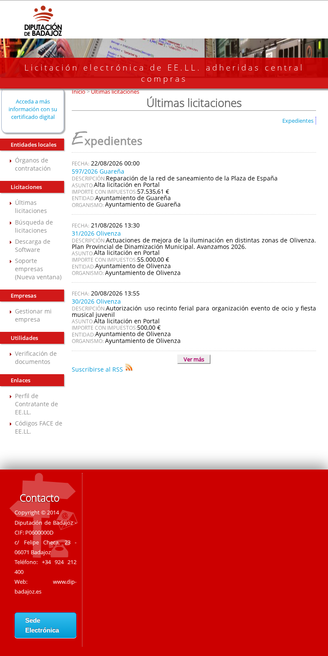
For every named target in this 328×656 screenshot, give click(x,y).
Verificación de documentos (36, 357)
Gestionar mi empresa (33, 315)
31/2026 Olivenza (96, 233)
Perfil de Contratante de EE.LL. (36, 404)
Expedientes (297, 120)
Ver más (194, 359)
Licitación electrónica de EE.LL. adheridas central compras (164, 73)
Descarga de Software (32, 245)
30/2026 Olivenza (96, 301)
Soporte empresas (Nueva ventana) (38, 269)
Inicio (79, 91)
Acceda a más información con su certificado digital (33, 109)
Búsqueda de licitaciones (34, 226)
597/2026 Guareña (98, 171)
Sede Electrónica (42, 625)
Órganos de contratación (33, 164)
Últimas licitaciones (31, 206)
